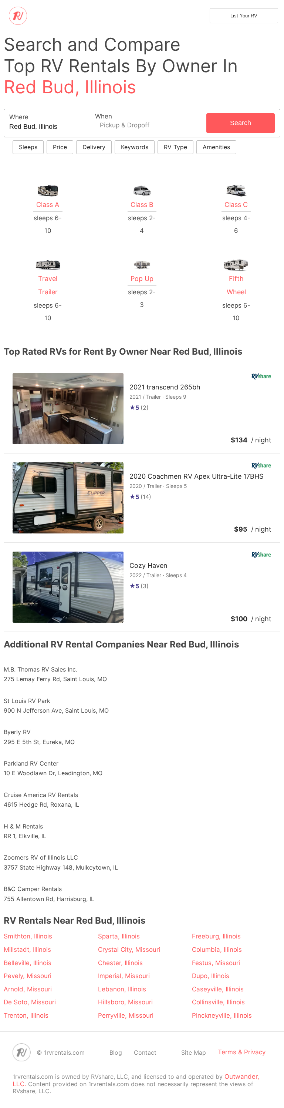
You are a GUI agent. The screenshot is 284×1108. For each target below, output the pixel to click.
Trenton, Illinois (26, 1015)
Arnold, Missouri (28, 989)
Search (240, 123)
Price (60, 147)
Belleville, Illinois (27, 963)
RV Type (175, 147)
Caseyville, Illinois (218, 989)
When (103, 116)
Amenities (216, 147)
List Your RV (243, 16)
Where (18, 117)
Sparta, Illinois (119, 936)
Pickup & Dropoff (124, 125)
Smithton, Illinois (28, 936)
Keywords (134, 147)
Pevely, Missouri (27, 976)
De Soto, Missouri (30, 1002)
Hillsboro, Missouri (125, 1002)
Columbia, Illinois (217, 949)
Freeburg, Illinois (216, 936)
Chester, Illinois (120, 963)
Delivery (93, 147)
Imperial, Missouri (124, 976)
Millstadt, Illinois (27, 949)
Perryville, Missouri (125, 1015)
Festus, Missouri (216, 963)
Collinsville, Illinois (218, 1002)
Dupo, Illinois (210, 976)
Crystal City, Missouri (129, 949)
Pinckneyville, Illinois (222, 1015)
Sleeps (28, 147)
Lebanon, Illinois (122, 989)
